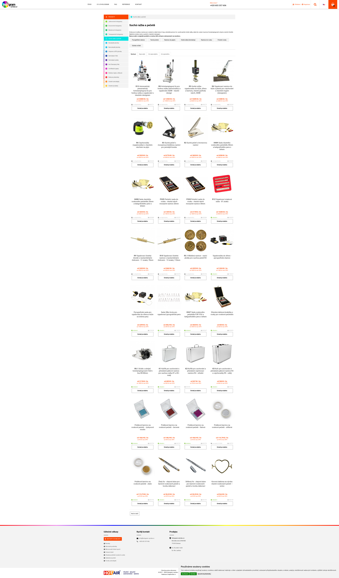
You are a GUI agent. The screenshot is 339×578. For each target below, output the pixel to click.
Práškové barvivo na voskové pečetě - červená (169, 426)
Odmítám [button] (193, 574)
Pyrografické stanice (138, 40)
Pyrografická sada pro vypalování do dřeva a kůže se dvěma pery (142, 314)
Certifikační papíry (113, 68)
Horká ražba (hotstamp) (188, 40)
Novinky (107, 543)
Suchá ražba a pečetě (114, 38)
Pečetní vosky (222, 40)
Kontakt (138, 4)
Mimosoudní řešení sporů (112, 549)
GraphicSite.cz (171, 574)
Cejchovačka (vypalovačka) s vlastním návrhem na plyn (142, 145)
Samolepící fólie (113, 56)
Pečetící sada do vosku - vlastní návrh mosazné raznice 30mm (195, 201)
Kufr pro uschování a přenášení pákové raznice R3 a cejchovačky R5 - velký (222, 371)
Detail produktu (142, 108)
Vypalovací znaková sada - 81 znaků (222, 200)
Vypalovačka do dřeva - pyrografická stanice (222, 257)
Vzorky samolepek (110, 561)
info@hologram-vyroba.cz (146, 538)
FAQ (115, 4)
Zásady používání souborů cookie (115, 555)
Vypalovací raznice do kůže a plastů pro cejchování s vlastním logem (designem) (222, 89)
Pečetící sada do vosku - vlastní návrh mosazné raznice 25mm (169, 201)
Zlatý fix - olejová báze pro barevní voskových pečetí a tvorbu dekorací (169, 484)
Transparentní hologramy (115, 34)
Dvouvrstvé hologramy (114, 26)
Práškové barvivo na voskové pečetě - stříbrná (222, 426)
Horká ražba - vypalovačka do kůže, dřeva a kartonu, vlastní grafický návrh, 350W (195, 89)
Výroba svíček (136, 45)
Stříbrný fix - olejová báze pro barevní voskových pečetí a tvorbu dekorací (195, 484)
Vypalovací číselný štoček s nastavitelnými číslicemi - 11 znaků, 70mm (142, 258)
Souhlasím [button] (185, 574)
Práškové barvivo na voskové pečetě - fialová (195, 426)
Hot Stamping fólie (113, 64)
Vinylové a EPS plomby (115, 51)
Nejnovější (142, 54)
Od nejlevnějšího (153, 54)
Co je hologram (103, 4)
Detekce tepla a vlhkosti (115, 73)
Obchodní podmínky (111, 546)
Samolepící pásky (113, 60)
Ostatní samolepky (113, 81)
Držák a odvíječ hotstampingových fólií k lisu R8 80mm (142, 371)
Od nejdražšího (165, 54)
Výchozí (133, 54)
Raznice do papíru (169, 40)
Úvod (89, 4)
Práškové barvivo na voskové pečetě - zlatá (143, 483)
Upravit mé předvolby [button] (204, 574)
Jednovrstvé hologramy (115, 21)
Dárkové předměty (113, 77)
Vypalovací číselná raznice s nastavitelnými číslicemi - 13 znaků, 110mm (169, 258)
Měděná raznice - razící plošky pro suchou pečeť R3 (195, 257)
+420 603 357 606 (144, 541)
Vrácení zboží (109, 552)
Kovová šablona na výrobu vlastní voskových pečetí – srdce (222, 484)
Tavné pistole (154, 40)
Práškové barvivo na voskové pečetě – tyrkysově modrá (142, 427)
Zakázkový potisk (110, 558)
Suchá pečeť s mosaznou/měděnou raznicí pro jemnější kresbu (169, 145)
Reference (126, 4)
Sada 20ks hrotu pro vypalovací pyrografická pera (169, 313)
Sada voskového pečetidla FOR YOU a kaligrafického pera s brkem (196, 314)
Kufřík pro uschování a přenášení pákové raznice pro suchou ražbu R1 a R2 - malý (169, 372)
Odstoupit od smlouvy (114, 539)
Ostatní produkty (113, 86)
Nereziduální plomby (114, 47)
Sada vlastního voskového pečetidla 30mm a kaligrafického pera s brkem (222, 146)
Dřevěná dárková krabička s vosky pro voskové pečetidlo (222, 313)
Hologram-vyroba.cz (173, 572)
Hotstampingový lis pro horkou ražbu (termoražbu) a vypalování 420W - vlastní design (169, 89)
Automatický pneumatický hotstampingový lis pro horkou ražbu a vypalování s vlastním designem (143, 90)
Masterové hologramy (114, 30)
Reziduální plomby (113, 43)
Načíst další (134, 513)
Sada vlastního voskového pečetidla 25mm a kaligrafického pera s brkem (143, 202)
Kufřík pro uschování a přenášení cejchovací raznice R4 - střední (195, 371)
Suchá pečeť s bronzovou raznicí (195, 144)
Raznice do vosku (206, 40)
